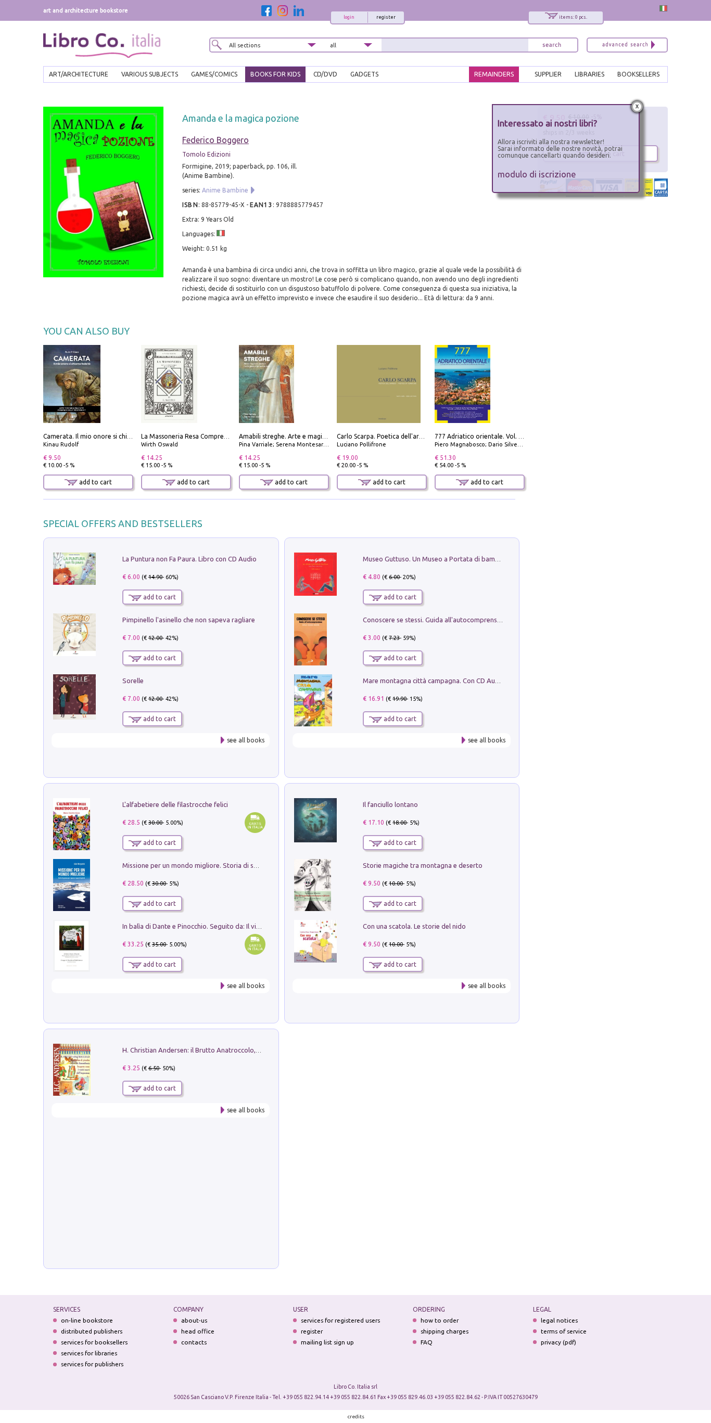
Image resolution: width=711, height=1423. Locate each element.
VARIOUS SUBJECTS (149, 74)
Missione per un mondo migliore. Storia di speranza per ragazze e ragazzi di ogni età (251, 865)
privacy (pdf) (558, 1342)
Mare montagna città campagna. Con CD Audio (434, 680)
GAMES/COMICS (214, 74)
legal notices (559, 1320)
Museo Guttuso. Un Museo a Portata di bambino (436, 558)
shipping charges (444, 1331)
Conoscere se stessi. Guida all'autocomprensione (436, 619)
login (349, 17)
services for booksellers (94, 1342)
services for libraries (89, 1353)
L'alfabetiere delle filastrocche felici (175, 804)
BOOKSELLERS (638, 74)
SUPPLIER (548, 74)
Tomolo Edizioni (206, 154)
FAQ (427, 1342)
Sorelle (133, 680)
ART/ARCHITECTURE (78, 74)
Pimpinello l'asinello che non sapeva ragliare (188, 619)
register (386, 17)
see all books (245, 740)
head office (197, 1331)
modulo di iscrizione (537, 174)
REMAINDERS (494, 74)
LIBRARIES (589, 74)
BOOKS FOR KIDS (275, 74)
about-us (194, 1320)
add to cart (95, 482)
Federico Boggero (215, 140)
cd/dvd (325, 74)
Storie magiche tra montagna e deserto (423, 865)
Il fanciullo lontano (390, 804)
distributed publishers (91, 1331)
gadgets (364, 74)
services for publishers (92, 1364)
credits (356, 1416)
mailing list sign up (327, 1342)
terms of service (564, 1331)
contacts (194, 1342)
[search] (552, 45)
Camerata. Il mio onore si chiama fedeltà (103, 436)
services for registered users (340, 1320)
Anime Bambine (225, 190)
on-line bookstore (87, 1320)
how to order (440, 1320)
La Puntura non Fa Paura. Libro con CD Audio (189, 558)
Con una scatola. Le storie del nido (414, 926)
